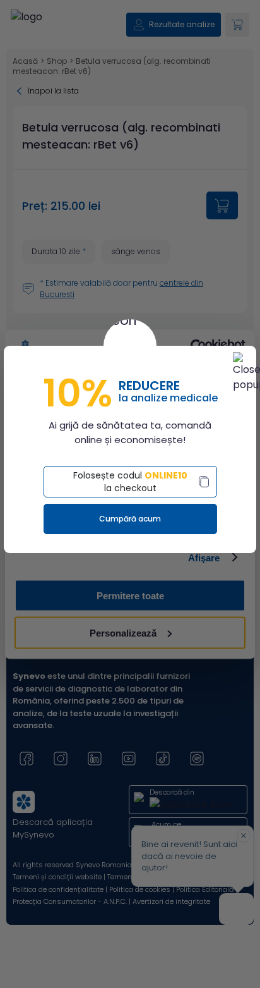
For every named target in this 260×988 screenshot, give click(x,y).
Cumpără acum (130, 518)
